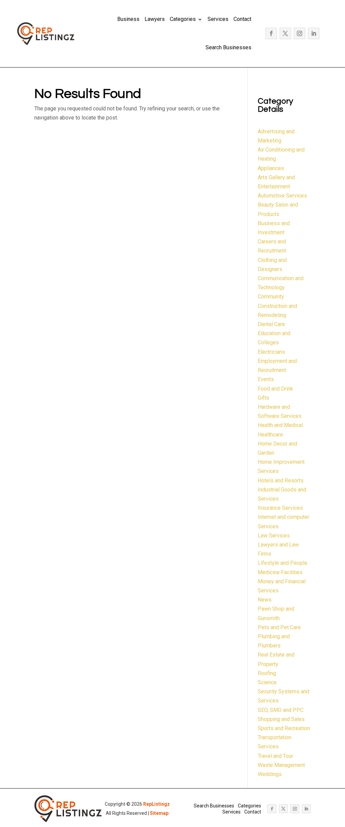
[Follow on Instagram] (299, 33)
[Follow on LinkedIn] (313, 33)
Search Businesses (228, 47)
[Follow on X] (285, 33)
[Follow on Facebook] (271, 33)
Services (218, 19)
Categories (183, 19)
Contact (242, 19)
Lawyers (155, 19)
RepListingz (156, 804)
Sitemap (159, 813)
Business (128, 19)
